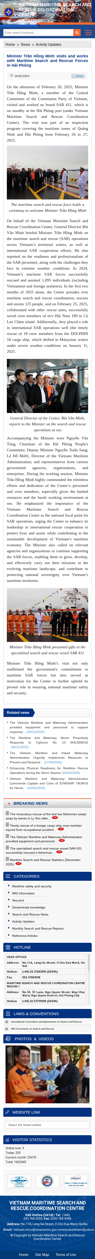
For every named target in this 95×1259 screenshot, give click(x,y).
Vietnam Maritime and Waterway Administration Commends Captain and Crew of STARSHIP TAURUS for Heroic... (49, 783)
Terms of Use (66, 1255)
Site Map (42, 1255)
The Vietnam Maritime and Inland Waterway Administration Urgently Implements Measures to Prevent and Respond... (49, 757)
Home (10, 44)
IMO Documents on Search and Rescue (32, 1028)
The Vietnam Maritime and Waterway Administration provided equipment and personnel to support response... (49, 727)
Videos (46, 1039)
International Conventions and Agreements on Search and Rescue (46, 1021)
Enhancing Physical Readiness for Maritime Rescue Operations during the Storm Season (49, 770)
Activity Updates (48, 44)
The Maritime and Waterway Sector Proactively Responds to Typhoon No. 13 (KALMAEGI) (49, 742)
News (25, 44)
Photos (23, 1039)
